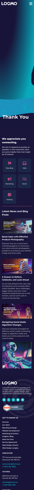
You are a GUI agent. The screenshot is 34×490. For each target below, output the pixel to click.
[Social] (24, 179)
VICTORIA (6, 472)
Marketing (9, 184)
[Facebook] (4, 400)
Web (24, 168)
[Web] (24, 163)
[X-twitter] (8, 400)
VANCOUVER (7, 453)
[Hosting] (9, 194)
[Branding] (9, 163)
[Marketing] (9, 179)
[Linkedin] (22, 400)
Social (24, 184)
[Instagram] (13, 400)
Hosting (10, 199)
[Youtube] (18, 400)
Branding (9, 168)
